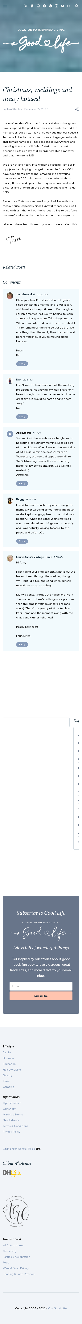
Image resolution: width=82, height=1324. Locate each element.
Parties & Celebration (16, 1256)
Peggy (20, 499)
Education (9, 1064)
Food (6, 1262)
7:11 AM (37, 432)
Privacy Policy (11, 1131)
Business (8, 1058)
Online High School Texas (19, 1148)
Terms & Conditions (15, 1126)
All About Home (13, 1245)
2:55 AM (58, 557)
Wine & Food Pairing (16, 1268)
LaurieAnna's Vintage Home (34, 557)
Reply (22, 363)
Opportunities (12, 1103)
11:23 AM (31, 499)
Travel (6, 1081)
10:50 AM (42, 294)
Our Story (9, 1108)
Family (7, 1052)
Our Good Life (57, 1308)
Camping (8, 1086)
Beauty (7, 1075)
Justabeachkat (25, 294)
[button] (77, 109)
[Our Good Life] (41, 40)
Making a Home (13, 1114)
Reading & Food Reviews (19, 1274)
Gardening (9, 1251)
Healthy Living (12, 1069)
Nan (18, 379)
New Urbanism (12, 1120)
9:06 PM (28, 379)
